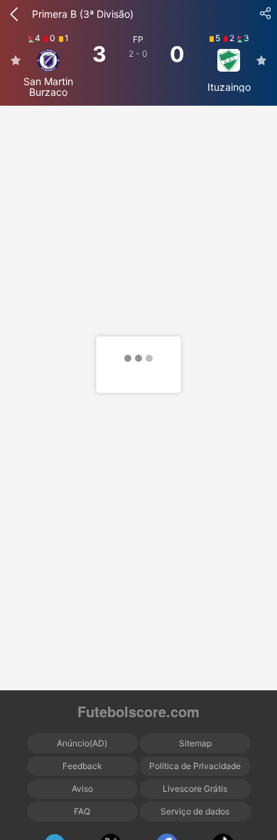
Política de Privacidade (195, 766)
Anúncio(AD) (82, 743)
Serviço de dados (195, 811)
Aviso (82, 788)
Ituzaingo (229, 87)
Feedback (82, 766)
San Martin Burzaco (48, 86)
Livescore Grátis (195, 788)
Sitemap (195, 743)
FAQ (82, 811)
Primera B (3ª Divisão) (83, 14)
